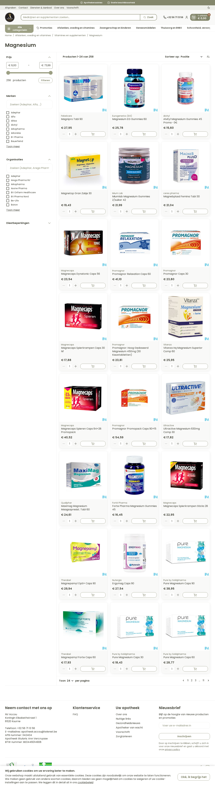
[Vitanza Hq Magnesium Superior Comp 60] (185, 317)
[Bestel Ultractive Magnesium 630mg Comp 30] (195, 443)
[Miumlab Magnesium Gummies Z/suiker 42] (134, 166)
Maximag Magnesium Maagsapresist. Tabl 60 (75, 507)
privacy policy (172, 749)
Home (8, 35)
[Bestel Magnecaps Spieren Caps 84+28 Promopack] (93, 443)
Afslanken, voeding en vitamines (76, 27)
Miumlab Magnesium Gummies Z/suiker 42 (131, 198)
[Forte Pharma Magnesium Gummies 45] (134, 475)
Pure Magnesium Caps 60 (179, 657)
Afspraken (10, 7)
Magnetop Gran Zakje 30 (76, 193)
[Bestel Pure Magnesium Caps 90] (195, 595)
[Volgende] (208, 680)
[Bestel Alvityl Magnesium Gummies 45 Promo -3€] (195, 134)
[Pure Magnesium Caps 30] (134, 626)
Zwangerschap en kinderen (115, 27)
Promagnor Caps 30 (175, 274)
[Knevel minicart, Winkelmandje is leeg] (193, 17)
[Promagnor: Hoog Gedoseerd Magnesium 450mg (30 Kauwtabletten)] (134, 317)
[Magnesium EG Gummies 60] (134, 88)
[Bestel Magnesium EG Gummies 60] (144, 134)
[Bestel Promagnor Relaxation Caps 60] (144, 285)
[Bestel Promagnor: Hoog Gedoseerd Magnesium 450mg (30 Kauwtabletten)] (144, 366)
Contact (23, 7)
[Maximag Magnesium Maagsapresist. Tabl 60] (83, 475)
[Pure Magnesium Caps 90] (185, 552)
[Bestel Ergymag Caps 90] (144, 595)
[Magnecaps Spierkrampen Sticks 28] (185, 475)
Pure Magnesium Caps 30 (127, 657)
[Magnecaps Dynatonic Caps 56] (83, 243)
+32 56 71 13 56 (26, 728)
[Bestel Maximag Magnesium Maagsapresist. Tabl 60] (93, 521)
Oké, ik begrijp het (194, 777)
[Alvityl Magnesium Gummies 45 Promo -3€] (185, 88)
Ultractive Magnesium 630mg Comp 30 (181, 430)
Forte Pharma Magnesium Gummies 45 (134, 507)
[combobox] (80, 17)
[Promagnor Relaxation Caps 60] (134, 243)
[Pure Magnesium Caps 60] (185, 626)
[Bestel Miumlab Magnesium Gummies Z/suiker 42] (144, 211)
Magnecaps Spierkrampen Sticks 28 (185, 506)
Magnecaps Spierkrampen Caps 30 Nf (83, 349)
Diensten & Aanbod (41, 7)
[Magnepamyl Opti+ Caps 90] (83, 552)
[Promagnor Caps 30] (185, 243)
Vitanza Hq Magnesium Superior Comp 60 (182, 349)
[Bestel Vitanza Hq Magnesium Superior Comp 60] (195, 366)
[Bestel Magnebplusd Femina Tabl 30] (195, 211)
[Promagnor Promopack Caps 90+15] (134, 398)
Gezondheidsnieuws (128, 723)
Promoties (46, 27)
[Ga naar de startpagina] (9, 17)
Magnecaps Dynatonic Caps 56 (80, 274)
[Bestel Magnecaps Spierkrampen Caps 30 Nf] (93, 366)
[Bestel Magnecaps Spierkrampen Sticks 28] (195, 521)
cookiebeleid (85, 782)
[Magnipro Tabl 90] (83, 88)
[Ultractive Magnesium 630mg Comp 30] (185, 398)
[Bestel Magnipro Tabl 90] (93, 134)
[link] (184, 680)
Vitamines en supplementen (70, 35)
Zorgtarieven (124, 736)
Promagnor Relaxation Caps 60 (131, 274)
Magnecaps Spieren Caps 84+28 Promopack (81, 430)
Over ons (59, 7)
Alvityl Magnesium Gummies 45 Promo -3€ (182, 120)
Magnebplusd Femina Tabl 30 (181, 196)
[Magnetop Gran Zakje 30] (83, 166)
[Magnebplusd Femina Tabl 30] (185, 166)
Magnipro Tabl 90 (72, 119)
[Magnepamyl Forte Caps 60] (83, 626)
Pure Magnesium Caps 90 (179, 583)
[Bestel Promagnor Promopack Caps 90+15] (144, 443)
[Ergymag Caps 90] (134, 552)
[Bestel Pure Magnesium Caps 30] (144, 668)
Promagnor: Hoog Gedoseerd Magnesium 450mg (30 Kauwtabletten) (130, 351)
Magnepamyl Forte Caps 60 (78, 657)
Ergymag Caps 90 (123, 583)
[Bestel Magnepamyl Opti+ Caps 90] (93, 595)
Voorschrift (73, 7)
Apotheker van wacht (129, 727)
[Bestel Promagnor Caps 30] (195, 285)
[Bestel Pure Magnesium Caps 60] (195, 668)
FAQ (75, 714)
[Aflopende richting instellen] (208, 57)
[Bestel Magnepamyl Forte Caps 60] (93, 668)
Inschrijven (184, 736)
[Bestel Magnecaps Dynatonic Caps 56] (93, 285)
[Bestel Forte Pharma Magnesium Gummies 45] (144, 521)
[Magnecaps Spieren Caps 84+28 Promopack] (83, 398)
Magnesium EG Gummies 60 (129, 119)
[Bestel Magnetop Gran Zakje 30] (93, 211)
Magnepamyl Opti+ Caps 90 (78, 583)
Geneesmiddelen (146, 27)
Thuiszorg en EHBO (171, 27)
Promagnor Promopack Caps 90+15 (134, 428)
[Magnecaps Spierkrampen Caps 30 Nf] (83, 317)
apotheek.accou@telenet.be (39, 731)
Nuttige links (123, 719)
